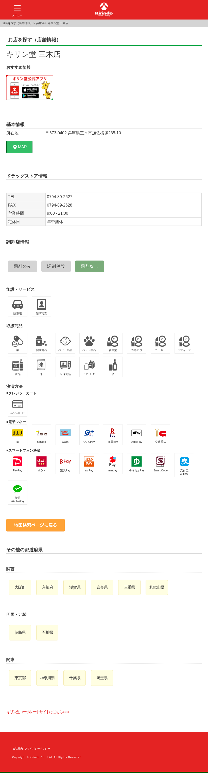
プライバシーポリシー (37, 748)
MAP (22, 147)
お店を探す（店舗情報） (17, 23)
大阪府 (19, 587)
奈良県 (102, 587)
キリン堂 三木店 (58, 23)
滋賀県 (74, 587)
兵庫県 (40, 23)
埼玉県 (102, 678)
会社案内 (18, 748)
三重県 (129, 587)
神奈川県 (47, 678)
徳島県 (19, 632)
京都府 (47, 587)
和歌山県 (156, 587)
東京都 (19, 678)
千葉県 (74, 678)
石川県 (47, 632)
